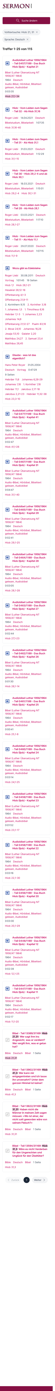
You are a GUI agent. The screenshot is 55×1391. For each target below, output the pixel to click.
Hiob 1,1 (9, 285)
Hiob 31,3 (10, 1167)
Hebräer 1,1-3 (12, 314)
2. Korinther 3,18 (37, 304)
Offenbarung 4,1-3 (15, 294)
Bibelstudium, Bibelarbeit (19, 122)
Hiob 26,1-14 (12, 686)
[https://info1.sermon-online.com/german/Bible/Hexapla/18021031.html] (7, 1039)
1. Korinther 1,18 (32, 384)
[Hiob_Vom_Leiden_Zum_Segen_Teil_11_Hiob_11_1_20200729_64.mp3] (7, 237)
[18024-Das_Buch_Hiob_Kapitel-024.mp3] (7, 749)
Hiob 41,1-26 (12, 446)
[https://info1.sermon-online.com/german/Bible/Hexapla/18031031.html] (7, 1114)
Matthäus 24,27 (14, 338)
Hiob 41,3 (10, 1094)
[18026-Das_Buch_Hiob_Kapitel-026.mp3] (7, 653)
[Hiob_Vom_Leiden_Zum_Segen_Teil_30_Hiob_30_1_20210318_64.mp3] (7, 173)
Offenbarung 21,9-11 (16, 299)
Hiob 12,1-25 (12, 973)
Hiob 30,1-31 (29, 193)
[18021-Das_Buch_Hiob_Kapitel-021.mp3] (7, 63)
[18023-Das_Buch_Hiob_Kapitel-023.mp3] (7, 797)
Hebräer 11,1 (12, 389)
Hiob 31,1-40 (12, 494)
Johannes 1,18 (13, 384)
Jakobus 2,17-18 (30, 389)
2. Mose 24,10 (13, 328)
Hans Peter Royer (15, 364)
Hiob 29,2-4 (12, 193)
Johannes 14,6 (13, 319)
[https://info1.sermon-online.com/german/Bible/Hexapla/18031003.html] (7, 1150)
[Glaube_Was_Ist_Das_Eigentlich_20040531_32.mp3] (7, 356)
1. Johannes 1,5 (13, 309)
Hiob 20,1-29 (12, 925)
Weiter (37, 1180)
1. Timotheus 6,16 (34, 309)
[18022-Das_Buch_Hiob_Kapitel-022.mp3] (7, 845)
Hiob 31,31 (11, 1134)
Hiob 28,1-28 (12, 590)
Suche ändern (29, 20)
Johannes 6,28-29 (32, 379)
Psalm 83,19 (39, 323)
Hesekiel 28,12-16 (15, 290)
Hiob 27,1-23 (12, 638)
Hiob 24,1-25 (12, 782)
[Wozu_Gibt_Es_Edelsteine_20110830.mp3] (7, 268)
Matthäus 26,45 (14, 343)
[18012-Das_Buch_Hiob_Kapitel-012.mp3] (7, 940)
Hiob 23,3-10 (12, 398)
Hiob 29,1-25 (12, 542)
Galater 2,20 (29, 333)
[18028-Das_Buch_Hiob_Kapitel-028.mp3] (7, 557)
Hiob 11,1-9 (11, 255)
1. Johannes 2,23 (32, 314)
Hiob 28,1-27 (12, 224)
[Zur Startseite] (17, 6)
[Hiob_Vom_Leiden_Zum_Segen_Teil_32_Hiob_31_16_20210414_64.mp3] (7, 109)
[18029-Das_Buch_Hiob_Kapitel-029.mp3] (7, 509)
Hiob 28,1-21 (23, 285)
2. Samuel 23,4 (34, 338)
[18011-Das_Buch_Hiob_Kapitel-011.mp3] (7, 988)
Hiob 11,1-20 (12, 1021)
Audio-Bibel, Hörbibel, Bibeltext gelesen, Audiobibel (23, 85)
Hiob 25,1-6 (11, 734)
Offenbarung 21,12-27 (17, 323)
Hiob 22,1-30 (12, 877)
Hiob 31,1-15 (12, 158)
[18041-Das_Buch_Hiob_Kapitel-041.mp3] (7, 413)
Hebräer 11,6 (12, 379)
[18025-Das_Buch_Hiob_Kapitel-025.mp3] (7, 701)
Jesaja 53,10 (12, 333)
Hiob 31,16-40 (13, 127)
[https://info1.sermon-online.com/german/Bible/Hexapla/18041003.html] (7, 1076)
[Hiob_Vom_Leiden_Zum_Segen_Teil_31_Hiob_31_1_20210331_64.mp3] (7, 140)
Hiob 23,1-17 (12, 829)
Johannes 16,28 (32, 328)
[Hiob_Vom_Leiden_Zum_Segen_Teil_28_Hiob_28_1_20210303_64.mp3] (7, 206)
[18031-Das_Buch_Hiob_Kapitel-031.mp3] (7, 461)
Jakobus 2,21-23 (14, 394)
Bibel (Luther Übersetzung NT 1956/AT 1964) (22, 74)
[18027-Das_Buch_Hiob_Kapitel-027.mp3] (7, 605)
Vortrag (9, 280)
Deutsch (18, 79)
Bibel (28, 1053)
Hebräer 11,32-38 (37, 394)
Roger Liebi (11, 117)
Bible (8, 1053)
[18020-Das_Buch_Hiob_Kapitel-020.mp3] (7, 892)
